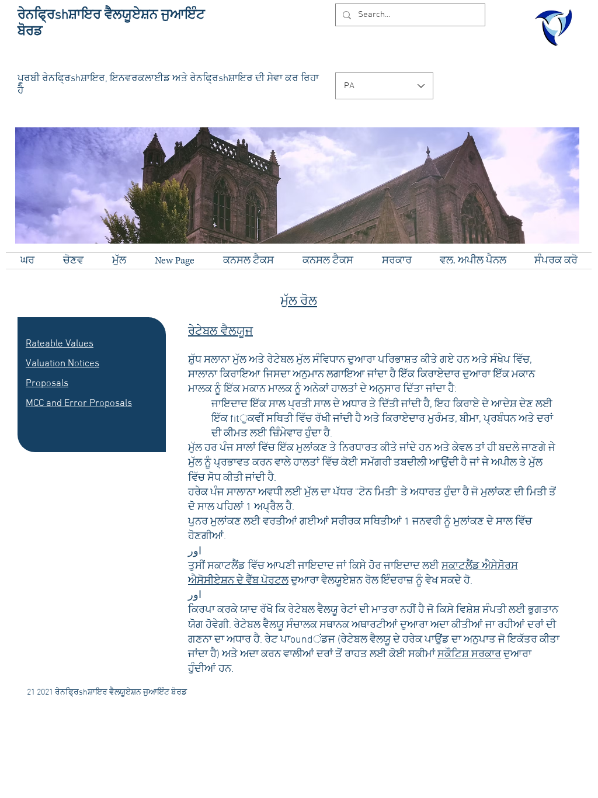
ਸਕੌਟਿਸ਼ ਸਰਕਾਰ (469, 654)
